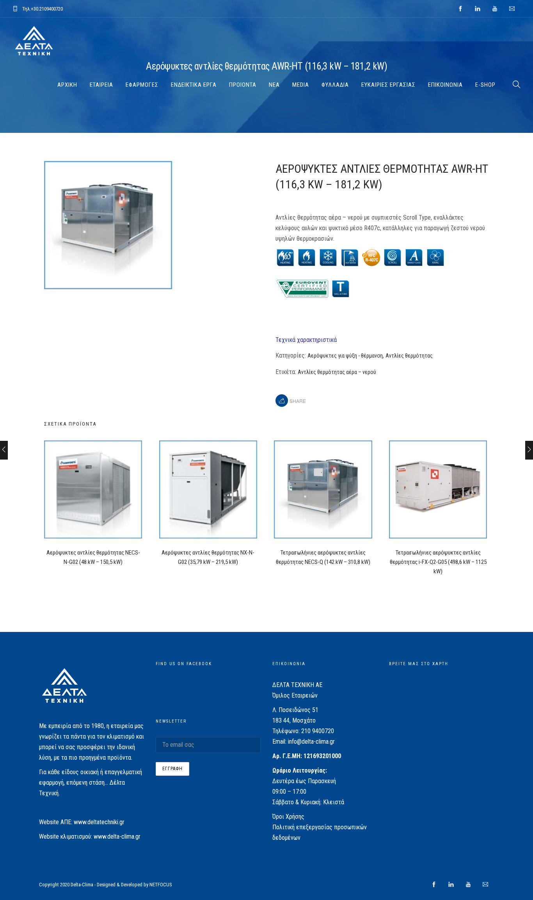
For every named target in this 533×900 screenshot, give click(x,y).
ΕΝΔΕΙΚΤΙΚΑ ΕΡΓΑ (194, 84)
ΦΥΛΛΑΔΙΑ (335, 84)
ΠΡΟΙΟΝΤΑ (242, 84)
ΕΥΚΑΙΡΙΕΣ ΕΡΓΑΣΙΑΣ (388, 84)
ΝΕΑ (274, 84)
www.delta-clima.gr (117, 836)
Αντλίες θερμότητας (409, 355)
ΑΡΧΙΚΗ (67, 84)
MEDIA (300, 84)
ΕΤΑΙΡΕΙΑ (101, 84)
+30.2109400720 (47, 9)
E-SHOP (485, 84)
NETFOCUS (160, 884)
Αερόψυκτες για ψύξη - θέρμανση (345, 355)
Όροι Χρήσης (288, 816)
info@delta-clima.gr (311, 741)
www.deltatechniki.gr (99, 822)
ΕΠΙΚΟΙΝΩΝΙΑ (445, 84)
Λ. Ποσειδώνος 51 (295, 710)
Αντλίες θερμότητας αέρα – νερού (337, 372)
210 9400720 (317, 731)
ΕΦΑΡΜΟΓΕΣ (142, 84)
